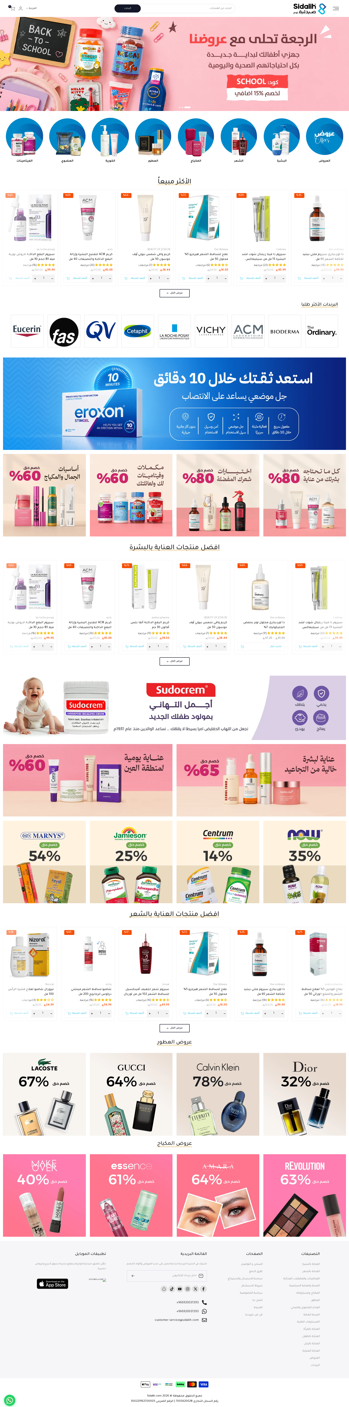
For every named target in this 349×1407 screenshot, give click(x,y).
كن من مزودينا (254, 1314)
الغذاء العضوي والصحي (305, 1307)
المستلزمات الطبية (308, 1321)
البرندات (315, 1365)
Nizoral (49, 984)
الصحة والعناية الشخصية (304, 1285)
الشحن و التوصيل (252, 1264)
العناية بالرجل (312, 1343)
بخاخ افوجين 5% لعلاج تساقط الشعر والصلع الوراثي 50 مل (322, 992)
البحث (127, 8)
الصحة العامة (312, 1314)
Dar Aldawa (221, 249)
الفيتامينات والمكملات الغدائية (301, 1278)
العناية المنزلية (311, 1351)
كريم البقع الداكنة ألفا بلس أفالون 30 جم (150, 625)
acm (109, 249)
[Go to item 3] (179, 107)
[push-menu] (336, 8)
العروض (314, 1358)
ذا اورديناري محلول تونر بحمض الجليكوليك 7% (264, 625)
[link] (174, 64)
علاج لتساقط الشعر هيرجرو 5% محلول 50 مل (206, 257)
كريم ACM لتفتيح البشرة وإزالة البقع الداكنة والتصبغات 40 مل (90, 257)
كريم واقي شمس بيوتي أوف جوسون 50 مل (151, 257)
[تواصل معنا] (9, 1400)
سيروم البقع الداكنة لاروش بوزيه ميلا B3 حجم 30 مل (32, 257)
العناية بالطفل (311, 1336)
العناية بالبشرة (311, 1264)
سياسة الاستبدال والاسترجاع (245, 1278)
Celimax (281, 249)
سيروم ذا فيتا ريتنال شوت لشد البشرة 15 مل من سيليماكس (264, 257)
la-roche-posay (46, 249)
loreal (165, 984)
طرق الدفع (256, 1271)
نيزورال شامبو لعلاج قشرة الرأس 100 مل (31, 992)
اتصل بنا (257, 1300)
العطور (315, 1300)
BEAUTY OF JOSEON (159, 249)
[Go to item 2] (185, 107)
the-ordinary (336, 249)
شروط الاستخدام (252, 1285)
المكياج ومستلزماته (308, 1293)
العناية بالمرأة (311, 1329)
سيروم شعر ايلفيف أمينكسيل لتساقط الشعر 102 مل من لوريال (146, 992)
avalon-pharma (160, 618)
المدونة (258, 1307)
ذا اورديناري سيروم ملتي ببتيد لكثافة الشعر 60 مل (323, 257)
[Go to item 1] (189, 107)
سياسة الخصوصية (251, 1293)
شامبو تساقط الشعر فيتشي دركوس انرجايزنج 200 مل (91, 992)
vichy (108, 984)
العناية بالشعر (311, 1271)
